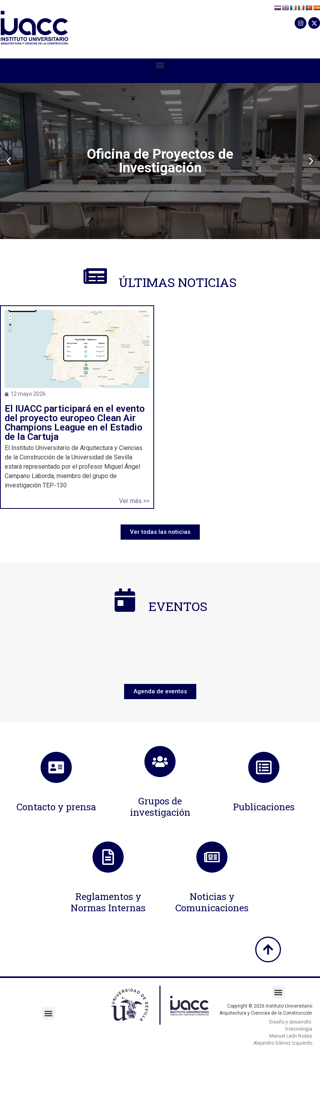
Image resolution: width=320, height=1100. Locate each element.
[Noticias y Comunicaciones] (212, 857)
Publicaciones (264, 807)
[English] (285, 8)
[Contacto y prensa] (56, 767)
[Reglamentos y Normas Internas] (108, 857)
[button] (160, 64)
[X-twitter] (314, 23)
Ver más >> (134, 501)
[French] (293, 8)
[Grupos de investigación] (160, 761)
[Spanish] (316, 8)
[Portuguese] (308, 8)
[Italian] (300, 8)
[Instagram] (300, 23)
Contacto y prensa (56, 807)
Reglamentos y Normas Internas (108, 902)
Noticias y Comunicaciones (212, 902)
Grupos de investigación (160, 806)
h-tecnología (298, 1029)
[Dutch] (277, 8)
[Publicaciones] (263, 767)
